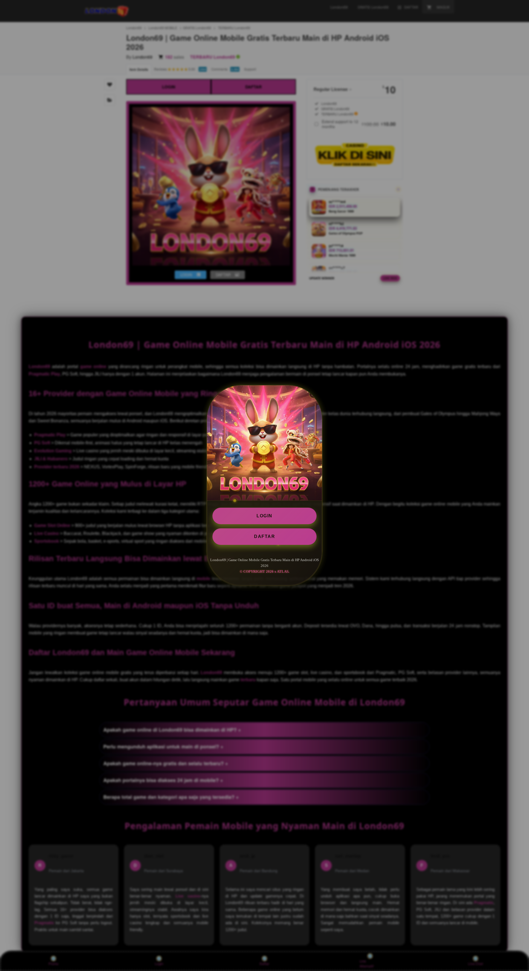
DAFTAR (264, 536)
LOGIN (264, 515)
